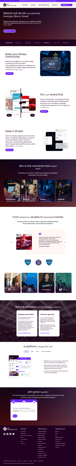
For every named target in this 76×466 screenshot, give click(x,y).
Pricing (56, 433)
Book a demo (9, 73)
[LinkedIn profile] (10, 434)
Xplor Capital (40, 449)
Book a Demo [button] (65, 5)
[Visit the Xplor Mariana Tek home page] (10, 429)
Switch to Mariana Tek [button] (43, 5)
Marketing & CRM (41, 435)
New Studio (23, 443)
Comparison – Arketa (42, 457)
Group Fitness (23, 431)
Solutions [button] (33, 5)
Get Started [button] (25, 5)
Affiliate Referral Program (60, 445)
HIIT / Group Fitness (46, 351)
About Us (57, 431)
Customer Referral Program (60, 443)
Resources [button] (54, 5)
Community (57, 441)
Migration (40, 445)
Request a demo (8, 31)
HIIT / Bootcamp (24, 439)
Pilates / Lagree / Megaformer (26, 435)
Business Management (42, 431)
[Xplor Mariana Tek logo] (9, 4)
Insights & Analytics (41, 437)
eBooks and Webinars (59, 437)
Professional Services (42, 447)
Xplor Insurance (41, 451)
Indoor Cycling (23, 433)
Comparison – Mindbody (42, 455)
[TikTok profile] (13, 434)
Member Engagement (42, 443)
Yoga (32, 351)
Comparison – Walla (41, 453)
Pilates (26, 351)
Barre (22, 441)
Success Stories (58, 439)
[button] (11, 242)
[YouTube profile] (7, 434)
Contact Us (57, 447)
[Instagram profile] (4, 434)
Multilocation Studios (42, 439)
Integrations (40, 441)
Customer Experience (42, 433)
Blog (56, 435)
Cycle (37, 351)
